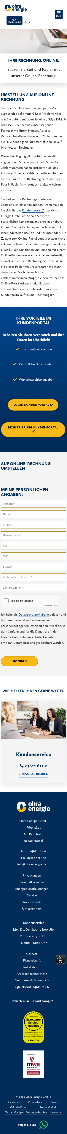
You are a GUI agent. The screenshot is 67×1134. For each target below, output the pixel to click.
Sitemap (54, 1102)
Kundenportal (14, 22)
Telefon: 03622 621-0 (32, 851)
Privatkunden (32, 876)
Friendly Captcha (51, 605)
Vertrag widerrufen (36, 1112)
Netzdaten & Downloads (32, 980)
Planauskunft (32, 961)
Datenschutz (35, 1102)
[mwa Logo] (33, 1064)
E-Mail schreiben (34, 774)
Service (32, 895)
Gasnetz (32, 954)
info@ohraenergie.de (31, 864)
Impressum (14, 1102)
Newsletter (56, 1112)
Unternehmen (32, 909)
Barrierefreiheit (48, 1107)
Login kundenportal (31, 404)
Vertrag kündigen (14, 1112)
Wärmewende (32, 902)
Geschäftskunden (32, 882)
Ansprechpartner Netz (32, 974)
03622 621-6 (41, 987)
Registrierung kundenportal (33, 427)
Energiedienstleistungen (31, 889)
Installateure (31, 967)
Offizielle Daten (18, 1107)
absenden (19, 661)
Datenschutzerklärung (33, 615)
